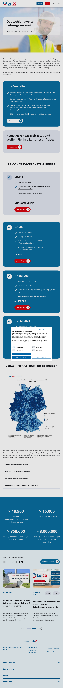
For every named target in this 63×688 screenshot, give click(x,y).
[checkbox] (14, 347)
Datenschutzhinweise (45, 330)
